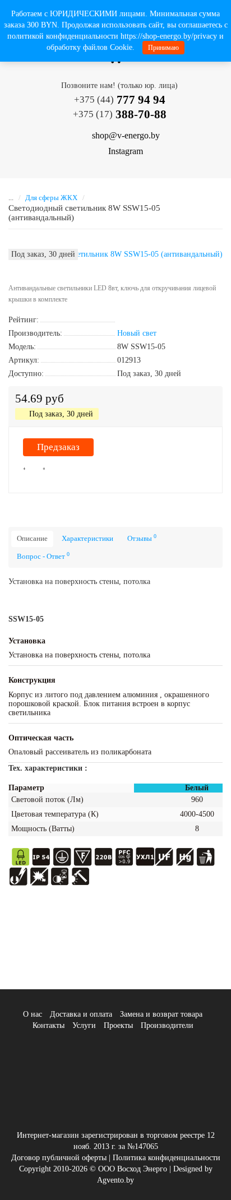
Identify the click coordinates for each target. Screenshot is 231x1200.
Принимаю (163, 48)
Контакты (48, 1025)
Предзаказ (58, 447)
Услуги (84, 1025)
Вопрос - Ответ (43, 555)
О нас (32, 1014)
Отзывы (141, 538)
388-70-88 (120, 114)
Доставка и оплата (81, 1014)
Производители (167, 1025)
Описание (32, 538)
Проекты (118, 1025)
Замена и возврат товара (161, 1014)
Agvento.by (115, 1180)
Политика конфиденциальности (166, 1157)
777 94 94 (119, 99)
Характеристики (87, 538)
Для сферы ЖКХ (51, 197)
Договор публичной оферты (59, 1157)
